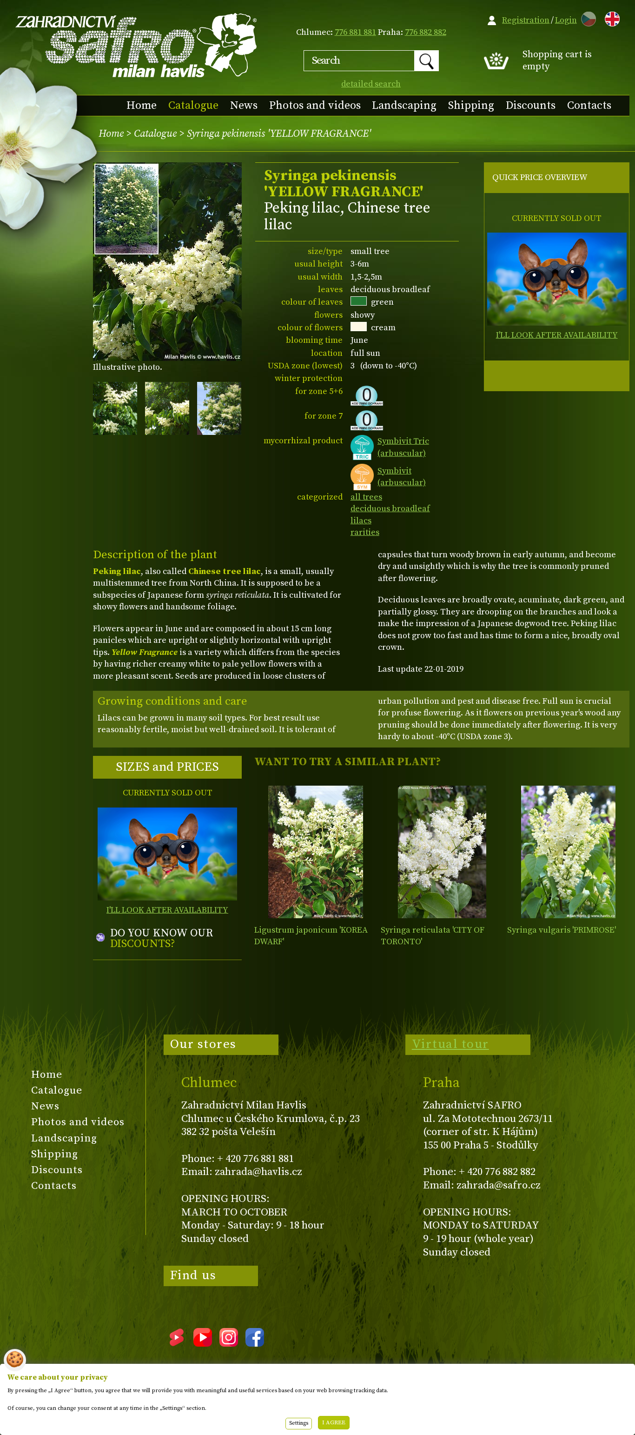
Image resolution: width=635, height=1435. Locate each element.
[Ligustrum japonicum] (315, 852)
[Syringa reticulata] (442, 852)
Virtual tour (450, 1044)
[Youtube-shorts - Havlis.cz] (177, 1343)
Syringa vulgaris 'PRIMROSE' (561, 930)
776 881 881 (355, 32)
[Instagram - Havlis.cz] (229, 1343)
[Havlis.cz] (136, 45)
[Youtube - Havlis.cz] (203, 1343)
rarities (365, 532)
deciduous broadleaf (390, 508)
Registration (525, 20)
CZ (586, 17)
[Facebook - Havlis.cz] (255, 1343)
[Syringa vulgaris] (568, 852)
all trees (366, 497)
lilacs (361, 520)
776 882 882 (425, 32)
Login (566, 20)
